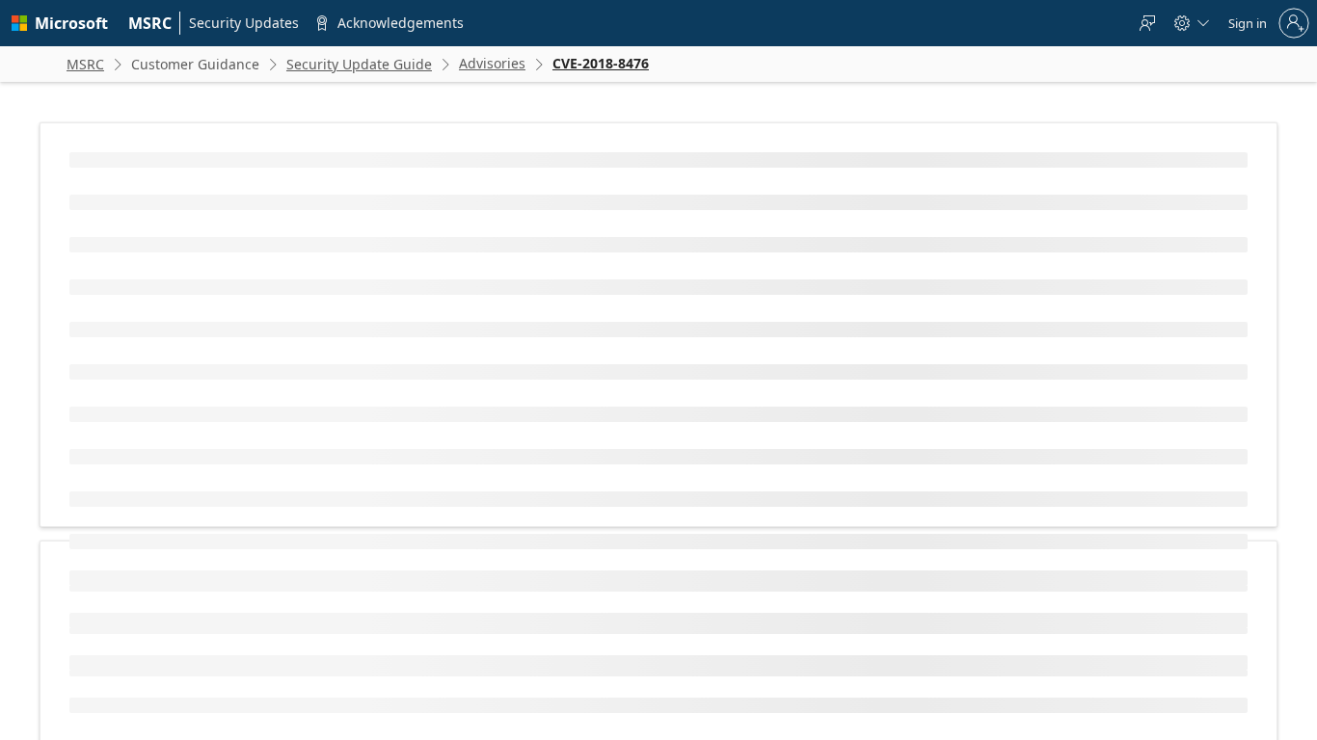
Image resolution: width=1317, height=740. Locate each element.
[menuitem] (150, 23)
